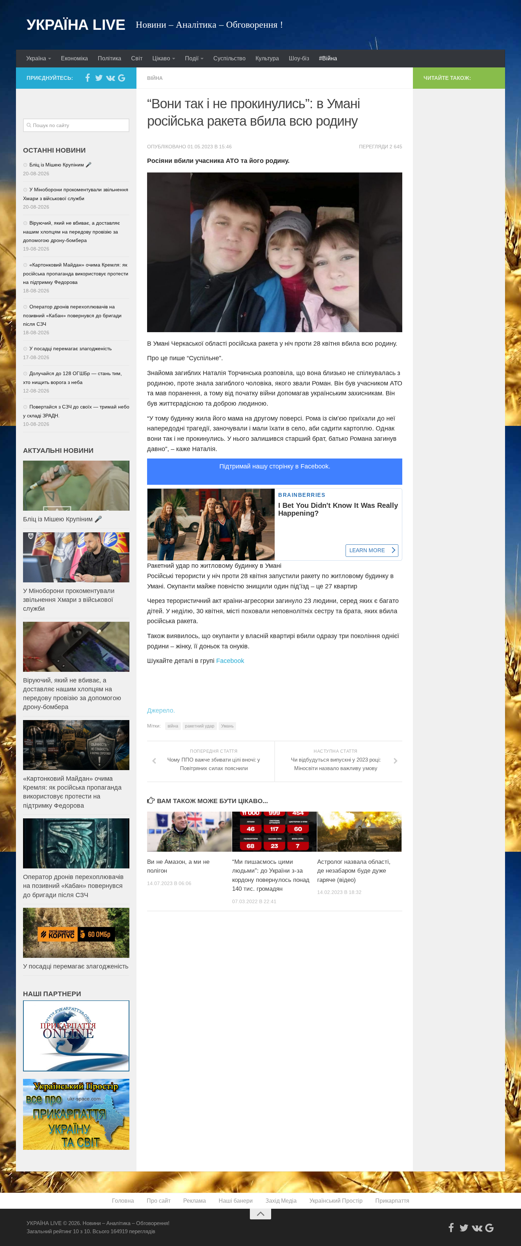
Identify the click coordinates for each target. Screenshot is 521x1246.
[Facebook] (87, 77)
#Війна (328, 58)
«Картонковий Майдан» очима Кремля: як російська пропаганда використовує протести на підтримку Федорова (75, 273)
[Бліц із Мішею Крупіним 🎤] (76, 486)
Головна (123, 1201)
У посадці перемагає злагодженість (70, 348)
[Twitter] (99, 77)
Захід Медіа (281, 1201)
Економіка (74, 58)
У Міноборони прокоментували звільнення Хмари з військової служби (68, 599)
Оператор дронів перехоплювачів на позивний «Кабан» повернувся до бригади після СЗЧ (72, 315)
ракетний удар (199, 726)
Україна (36, 58)
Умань (227, 726)
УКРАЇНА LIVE (76, 24)
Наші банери (236, 1201)
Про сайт (158, 1201)
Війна (155, 78)
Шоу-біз (299, 58)
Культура (267, 58)
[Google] (121, 77)
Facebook (230, 660)
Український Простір (336, 1201)
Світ (136, 58)
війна (173, 726)
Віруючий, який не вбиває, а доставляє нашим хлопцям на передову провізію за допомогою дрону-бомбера (71, 231)
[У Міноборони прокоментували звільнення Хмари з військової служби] (76, 557)
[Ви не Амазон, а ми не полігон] (189, 831)
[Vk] (110, 77)
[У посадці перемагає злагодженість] (76, 933)
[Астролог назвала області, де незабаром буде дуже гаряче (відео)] (359, 831)
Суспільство (229, 58)
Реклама (194, 1201)
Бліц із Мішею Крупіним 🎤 (60, 165)
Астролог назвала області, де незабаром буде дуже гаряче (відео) (354, 870)
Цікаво (161, 58)
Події (191, 58)
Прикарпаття (392, 1201)
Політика (109, 58)
